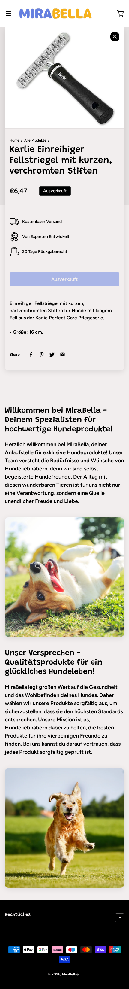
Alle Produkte (35, 140)
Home (15, 140)
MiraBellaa (70, 974)
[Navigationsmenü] (8, 13)
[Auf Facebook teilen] (31, 354)
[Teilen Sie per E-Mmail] (62, 354)
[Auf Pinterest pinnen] (41, 354)
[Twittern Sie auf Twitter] (52, 354)
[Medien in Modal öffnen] (114, 36)
